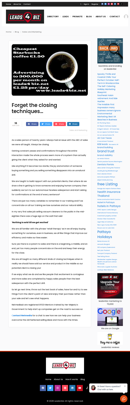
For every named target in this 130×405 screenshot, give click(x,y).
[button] (80, 4)
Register (95, 4)
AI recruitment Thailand (105, 141)
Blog (17, 32)
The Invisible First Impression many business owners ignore (109, 107)
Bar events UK (113, 144)
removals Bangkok (103, 244)
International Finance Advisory (107, 213)
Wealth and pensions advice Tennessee (106, 263)
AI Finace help (114, 129)
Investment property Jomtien (107, 216)
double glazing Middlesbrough (107, 171)
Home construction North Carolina (108, 199)
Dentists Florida (105, 164)
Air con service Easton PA (105, 135)
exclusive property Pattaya (106, 177)
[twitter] (105, 4)
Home (8, 4)
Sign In (86, 4)
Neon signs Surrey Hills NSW (106, 225)
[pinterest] (112, 4)
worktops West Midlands (105, 270)
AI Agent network (103, 129)
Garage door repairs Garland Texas (109, 189)
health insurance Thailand (108, 194)
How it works (71, 379)
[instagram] (109, 4)
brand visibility (105, 155)
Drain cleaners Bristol (104, 174)
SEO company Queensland (106, 247)
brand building (105, 147)
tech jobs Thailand (103, 250)
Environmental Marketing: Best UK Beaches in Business (107, 116)
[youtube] (118, 4)
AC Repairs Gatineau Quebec (107, 126)
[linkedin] (115, 4)
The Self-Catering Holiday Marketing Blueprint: (106, 89)
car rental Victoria (103, 158)
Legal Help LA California (105, 222)
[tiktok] (121, 4)
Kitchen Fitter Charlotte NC (106, 219)
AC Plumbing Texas (103, 123)
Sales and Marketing (32, 32)
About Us (17, 4)
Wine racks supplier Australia (107, 267)
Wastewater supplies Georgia (107, 259)
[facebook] (102, 4)
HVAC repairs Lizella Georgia (106, 210)
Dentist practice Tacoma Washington (109, 162)
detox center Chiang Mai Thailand (108, 168)
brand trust (105, 151)
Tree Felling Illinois (103, 256)
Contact (27, 4)
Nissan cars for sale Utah (105, 228)
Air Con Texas (104, 137)
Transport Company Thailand (107, 253)
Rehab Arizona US (103, 241)
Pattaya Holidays (104, 234)
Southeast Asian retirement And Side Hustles (107, 98)
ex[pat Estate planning (105, 180)
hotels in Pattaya (108, 206)
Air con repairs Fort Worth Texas (107, 132)
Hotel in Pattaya (106, 202)
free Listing (107, 184)
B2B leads (102, 144)
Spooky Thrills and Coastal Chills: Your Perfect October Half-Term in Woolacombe (108, 79)
